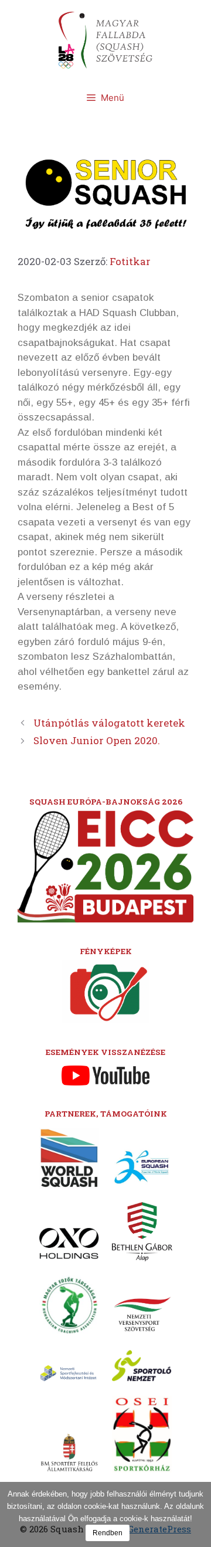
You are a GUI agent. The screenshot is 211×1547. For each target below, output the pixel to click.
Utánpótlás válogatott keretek (109, 723)
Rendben (107, 1533)
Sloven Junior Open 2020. (96, 740)
